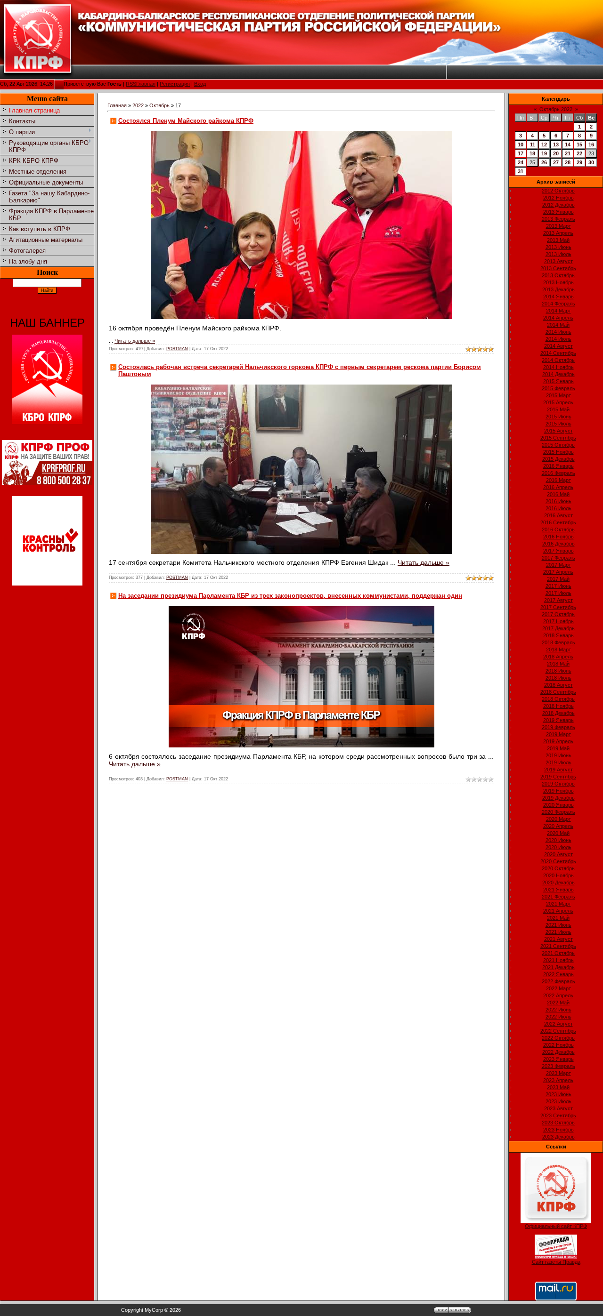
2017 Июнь (558, 586)
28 (567, 162)
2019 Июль (558, 762)
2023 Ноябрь (558, 1129)
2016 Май (558, 494)
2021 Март (558, 904)
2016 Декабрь (558, 543)
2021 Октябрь (558, 953)
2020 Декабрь (558, 882)
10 (520, 144)
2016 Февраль (558, 473)
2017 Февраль (558, 558)
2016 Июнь (558, 501)
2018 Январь (558, 635)
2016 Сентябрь (558, 522)
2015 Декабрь (558, 459)
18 (532, 153)
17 (520, 153)
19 (544, 153)
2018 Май (558, 663)
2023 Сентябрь (558, 1115)
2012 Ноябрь (558, 198)
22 (579, 153)
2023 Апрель (558, 1080)
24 (520, 162)
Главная (145, 84)
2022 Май (558, 1002)
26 (544, 162)
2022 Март (558, 988)
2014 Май (558, 325)
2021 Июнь (558, 925)
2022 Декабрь (558, 1052)
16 (591, 144)
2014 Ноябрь (558, 367)
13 (556, 144)
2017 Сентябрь (558, 607)
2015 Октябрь (558, 445)
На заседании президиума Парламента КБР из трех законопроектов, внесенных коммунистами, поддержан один (290, 595)
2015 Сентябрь (558, 438)
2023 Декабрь (558, 1136)
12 (544, 144)
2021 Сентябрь (558, 946)
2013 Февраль (558, 219)
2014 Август (558, 346)
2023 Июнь (558, 1094)
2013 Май (558, 240)
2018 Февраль (558, 642)
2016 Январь (558, 466)
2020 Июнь (558, 840)
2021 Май (558, 918)
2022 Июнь (558, 1009)
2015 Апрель (558, 402)
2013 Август (558, 261)
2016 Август (558, 515)
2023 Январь (558, 1059)
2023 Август (558, 1108)
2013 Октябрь (558, 275)
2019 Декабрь (558, 798)
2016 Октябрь (558, 529)
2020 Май (558, 833)
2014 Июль (558, 339)
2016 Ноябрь (558, 536)
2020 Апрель (558, 826)
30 (591, 162)
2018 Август (558, 685)
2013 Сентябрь (558, 268)
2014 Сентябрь (558, 353)
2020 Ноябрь (558, 875)
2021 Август (558, 939)
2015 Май (558, 409)
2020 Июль (558, 847)
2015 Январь (558, 381)
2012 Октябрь (558, 190)
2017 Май (558, 579)
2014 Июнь (558, 332)
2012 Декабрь (558, 205)
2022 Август (558, 1024)
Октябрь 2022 (555, 109)
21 (567, 153)
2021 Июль (558, 932)
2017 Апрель (558, 572)
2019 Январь (558, 720)
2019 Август (558, 769)
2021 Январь (558, 889)
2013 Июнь (558, 247)
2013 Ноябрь (558, 282)
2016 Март (558, 480)
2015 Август (558, 430)
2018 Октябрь (558, 699)
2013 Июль (558, 254)
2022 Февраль (558, 981)
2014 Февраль (558, 303)
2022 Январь (558, 974)
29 (579, 162)
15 (579, 144)
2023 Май (558, 1087)
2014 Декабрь (558, 374)
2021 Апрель (558, 911)
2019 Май (558, 748)
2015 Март (558, 395)
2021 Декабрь (558, 967)
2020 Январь (558, 805)
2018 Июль (558, 678)
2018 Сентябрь (558, 692)
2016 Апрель (558, 487)
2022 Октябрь (558, 1038)
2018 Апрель (558, 656)
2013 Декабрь (558, 289)
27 (556, 162)
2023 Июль (558, 1101)
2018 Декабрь (558, 713)
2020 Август (558, 854)
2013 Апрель (558, 233)
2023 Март (558, 1073)
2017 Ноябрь (558, 621)
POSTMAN (177, 348)
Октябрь (159, 105)
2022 (138, 105)
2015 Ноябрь (558, 452)
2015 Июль (558, 423)
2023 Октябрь (558, 1122)
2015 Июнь (558, 416)
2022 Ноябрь (558, 1045)
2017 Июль (558, 593)
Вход (200, 84)
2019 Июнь (558, 755)
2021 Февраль (558, 896)
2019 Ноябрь (558, 791)
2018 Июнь (558, 671)
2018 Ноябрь (558, 706)
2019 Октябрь (558, 783)
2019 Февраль (558, 727)
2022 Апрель (558, 995)
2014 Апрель (558, 318)
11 (532, 144)
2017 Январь (558, 551)
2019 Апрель (558, 741)
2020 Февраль (558, 812)
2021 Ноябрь (558, 960)
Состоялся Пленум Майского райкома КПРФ (185, 120)
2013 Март (558, 226)
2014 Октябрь (558, 360)
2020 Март (558, 819)
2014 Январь (558, 296)
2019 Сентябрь (558, 776)
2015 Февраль (558, 388)
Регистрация (175, 84)
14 (567, 144)
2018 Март (558, 649)
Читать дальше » (134, 341)
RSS (131, 84)
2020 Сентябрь (558, 861)
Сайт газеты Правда (556, 1262)
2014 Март (558, 310)
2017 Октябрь (558, 614)
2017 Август (558, 600)
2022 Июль (558, 1016)
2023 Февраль (558, 1066)
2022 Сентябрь (558, 1031)
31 (520, 171)
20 (556, 153)
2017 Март (558, 565)
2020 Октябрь (558, 868)
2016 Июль (558, 508)
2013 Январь (558, 212)
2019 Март (558, 734)
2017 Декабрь (558, 628)
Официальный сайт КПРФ (556, 1226)
